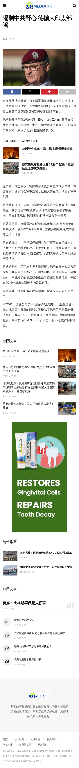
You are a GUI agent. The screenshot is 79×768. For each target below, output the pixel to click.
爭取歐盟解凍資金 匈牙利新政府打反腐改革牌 (39, 633)
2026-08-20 (10, 396)
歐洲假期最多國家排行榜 (28, 659)
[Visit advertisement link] (39, 477)
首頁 (5, 739)
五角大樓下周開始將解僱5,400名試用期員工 (46, 552)
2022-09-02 (10, 39)
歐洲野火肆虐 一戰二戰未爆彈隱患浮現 (47, 149)
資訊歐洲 (52, 739)
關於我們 (42, 744)
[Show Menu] (4, 5)
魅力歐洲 (19, 739)
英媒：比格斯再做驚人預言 (24, 603)
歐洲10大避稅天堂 (24, 619)
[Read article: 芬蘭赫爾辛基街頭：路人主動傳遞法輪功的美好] (67, 408)
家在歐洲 (7, 744)
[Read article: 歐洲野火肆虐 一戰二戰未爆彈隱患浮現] (11, 152)
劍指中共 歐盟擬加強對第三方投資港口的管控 (46, 566)
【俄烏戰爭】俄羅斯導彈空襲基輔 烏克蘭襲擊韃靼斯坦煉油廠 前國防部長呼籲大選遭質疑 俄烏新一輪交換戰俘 (29, 387)
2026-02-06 (28, 572)
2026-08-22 (30, 153)
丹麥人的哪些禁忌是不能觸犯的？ (33, 646)
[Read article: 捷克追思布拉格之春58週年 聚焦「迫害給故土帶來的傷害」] (11, 168)
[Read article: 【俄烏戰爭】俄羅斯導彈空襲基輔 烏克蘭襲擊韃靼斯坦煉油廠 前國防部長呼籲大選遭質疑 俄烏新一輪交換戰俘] (67, 388)
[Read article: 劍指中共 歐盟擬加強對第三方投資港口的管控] (10, 570)
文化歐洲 (35, 739)
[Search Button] (74, 5)
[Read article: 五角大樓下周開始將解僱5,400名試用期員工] (10, 556)
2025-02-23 (27, 558)
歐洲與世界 (25, 744)
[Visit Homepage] (39, 5)
